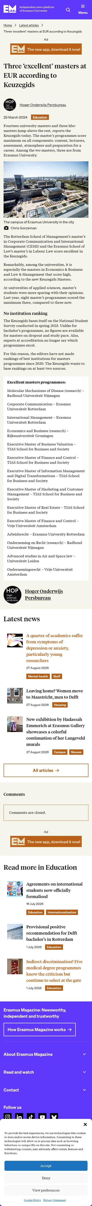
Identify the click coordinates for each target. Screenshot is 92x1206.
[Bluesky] (54, 1117)
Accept (46, 1166)
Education (40, 117)
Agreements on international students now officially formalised (54, 890)
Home (8, 25)
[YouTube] (42, 1117)
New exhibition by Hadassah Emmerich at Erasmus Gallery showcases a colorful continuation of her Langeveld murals (55, 732)
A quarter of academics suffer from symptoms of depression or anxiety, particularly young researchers (54, 648)
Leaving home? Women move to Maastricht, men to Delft (54, 694)
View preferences (46, 1190)
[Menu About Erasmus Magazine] (84, 1054)
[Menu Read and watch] (84, 1072)
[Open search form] (68, 9)
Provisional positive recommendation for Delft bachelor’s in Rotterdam (51, 933)
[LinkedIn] (19, 1117)
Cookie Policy (32, 1200)
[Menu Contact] (84, 1089)
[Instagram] (8, 1117)
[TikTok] (31, 1117)
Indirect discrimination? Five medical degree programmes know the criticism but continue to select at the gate (54, 971)
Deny (46, 1178)
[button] (85, 1124)
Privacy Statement (54, 1200)
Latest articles (29, 25)
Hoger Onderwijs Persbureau (43, 105)
